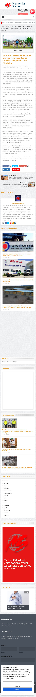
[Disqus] (18, 334)
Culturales (6, 481)
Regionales (6, 67)
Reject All (17, 686)
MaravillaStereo (13, 66)
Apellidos (21, 652)
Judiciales (6, 495)
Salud (5, 508)
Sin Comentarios (14, 67)
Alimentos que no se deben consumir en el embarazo (14, 185)
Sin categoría (7, 510)
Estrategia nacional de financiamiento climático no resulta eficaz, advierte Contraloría (17, 254)
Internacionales (8, 493)
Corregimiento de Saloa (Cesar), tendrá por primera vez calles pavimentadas (21, 178)
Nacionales (6, 498)
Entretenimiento (8, 490)
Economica (6, 486)
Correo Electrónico (29, 68)
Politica (5, 503)
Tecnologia (6, 512)
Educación (6, 488)
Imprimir (20, 68)
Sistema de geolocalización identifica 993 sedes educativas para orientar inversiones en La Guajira (17, 306)
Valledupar (6, 515)
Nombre (3, 652)
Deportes (6, 483)
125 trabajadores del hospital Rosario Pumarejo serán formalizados (18, 280)
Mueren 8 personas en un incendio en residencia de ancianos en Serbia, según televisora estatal (17, 468)
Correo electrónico (7, 656)
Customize (17, 682)
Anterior (13, 175)
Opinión (6, 500)
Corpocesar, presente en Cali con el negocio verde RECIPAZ (16, 450)
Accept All (17, 689)
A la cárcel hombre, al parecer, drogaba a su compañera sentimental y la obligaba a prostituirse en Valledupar (17, 431)
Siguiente (22, 183)
